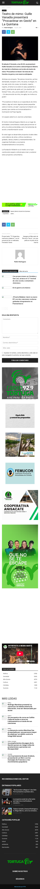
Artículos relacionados (10, 271)
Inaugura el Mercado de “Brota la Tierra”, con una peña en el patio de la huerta (30, 239)
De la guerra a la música (21, 288)
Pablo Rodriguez (8, 27)
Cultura (9, 7)
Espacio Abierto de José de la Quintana (20, 211)
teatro (12, 213)
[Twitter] (8, 32)
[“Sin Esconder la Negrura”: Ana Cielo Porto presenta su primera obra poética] (7, 792)
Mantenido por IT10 (20, 886)
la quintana (6, 213)
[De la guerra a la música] (7, 290)
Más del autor (23, 271)
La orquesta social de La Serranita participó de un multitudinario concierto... (24, 801)
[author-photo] (20, 259)
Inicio (3, 7)
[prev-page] (3, 308)
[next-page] (6, 308)
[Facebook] (4, 32)
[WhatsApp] (13, 32)
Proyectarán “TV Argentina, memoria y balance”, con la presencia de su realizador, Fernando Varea (11, 239)
